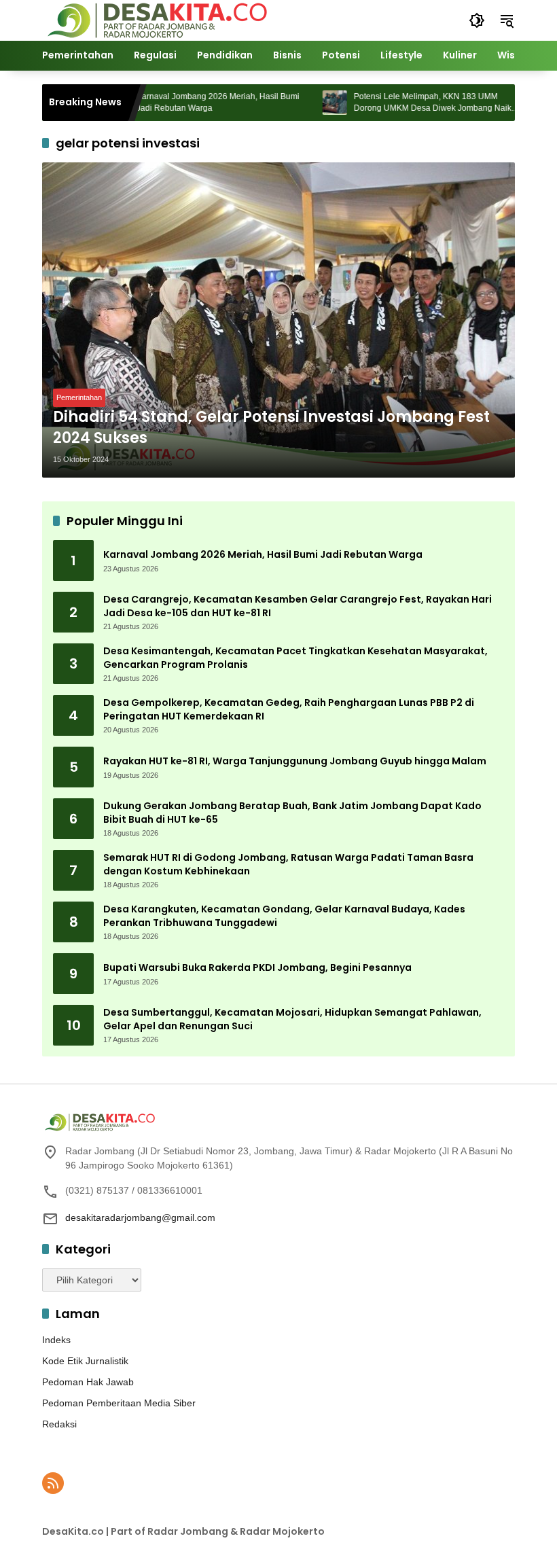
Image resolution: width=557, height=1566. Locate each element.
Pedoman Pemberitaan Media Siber (119, 1403)
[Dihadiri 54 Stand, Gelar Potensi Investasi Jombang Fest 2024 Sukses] (278, 319)
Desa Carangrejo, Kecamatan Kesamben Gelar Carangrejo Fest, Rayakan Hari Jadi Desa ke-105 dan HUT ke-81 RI (297, 606)
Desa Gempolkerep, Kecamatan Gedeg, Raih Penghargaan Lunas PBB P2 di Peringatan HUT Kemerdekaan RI (288, 709)
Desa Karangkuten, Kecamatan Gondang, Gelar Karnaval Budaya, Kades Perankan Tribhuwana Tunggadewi (284, 916)
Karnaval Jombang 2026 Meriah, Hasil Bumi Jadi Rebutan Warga (192, 102)
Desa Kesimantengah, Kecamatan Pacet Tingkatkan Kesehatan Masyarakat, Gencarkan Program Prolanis (295, 658)
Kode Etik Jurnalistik (85, 1360)
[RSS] (53, 1483)
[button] (477, 20)
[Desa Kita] (156, 19)
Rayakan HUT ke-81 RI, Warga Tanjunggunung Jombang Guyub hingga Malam (294, 761)
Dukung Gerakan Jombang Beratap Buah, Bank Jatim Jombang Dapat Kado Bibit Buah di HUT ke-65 (292, 813)
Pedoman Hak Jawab (88, 1381)
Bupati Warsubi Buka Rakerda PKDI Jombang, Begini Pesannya (257, 967)
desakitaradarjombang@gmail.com (140, 1217)
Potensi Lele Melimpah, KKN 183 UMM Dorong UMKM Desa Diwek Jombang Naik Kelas (407, 103)
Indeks (56, 1339)
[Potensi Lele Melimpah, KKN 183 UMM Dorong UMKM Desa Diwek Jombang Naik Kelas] (310, 102)
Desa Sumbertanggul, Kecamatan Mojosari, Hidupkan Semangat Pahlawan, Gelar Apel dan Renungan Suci (292, 1019)
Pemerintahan (79, 397)
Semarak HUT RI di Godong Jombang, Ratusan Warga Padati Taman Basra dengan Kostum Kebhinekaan (288, 864)
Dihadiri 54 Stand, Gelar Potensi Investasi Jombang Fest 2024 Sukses (271, 427)
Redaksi (59, 1424)
